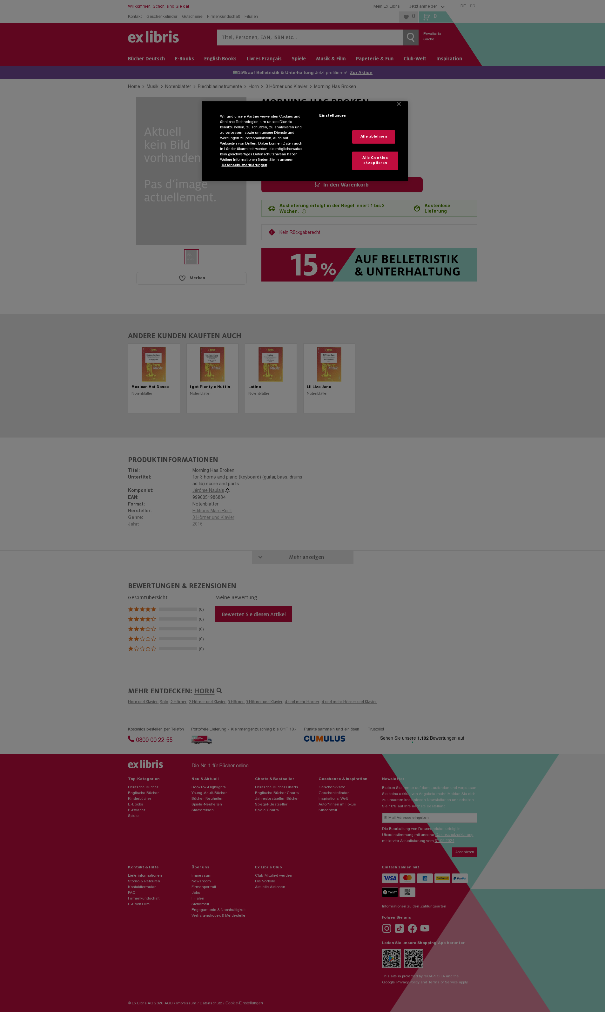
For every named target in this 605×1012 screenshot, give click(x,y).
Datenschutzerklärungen (244, 165)
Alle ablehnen (373, 137)
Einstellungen (332, 116)
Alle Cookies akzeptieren (375, 160)
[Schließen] (399, 104)
